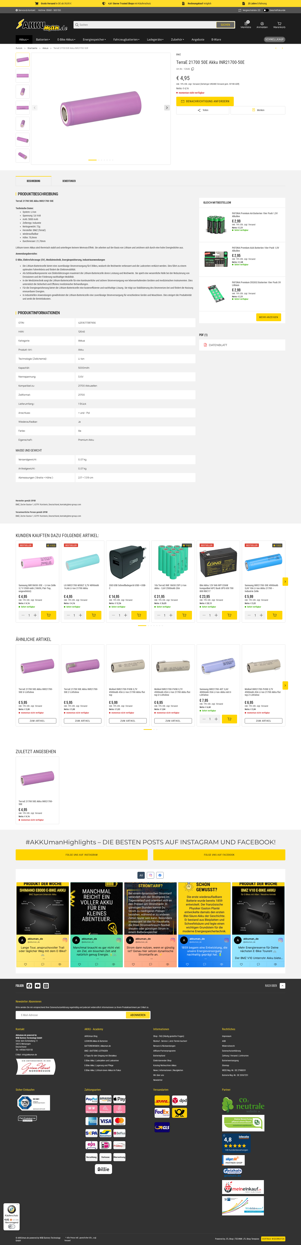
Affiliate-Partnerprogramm (164, 1051)
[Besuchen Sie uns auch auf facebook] (29, 986)
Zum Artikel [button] (37, 720)
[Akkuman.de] (42, 24)
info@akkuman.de (29, 1054)
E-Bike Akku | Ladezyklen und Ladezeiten (101, 1060)
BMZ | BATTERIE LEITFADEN (96, 1051)
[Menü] (18, 1205)
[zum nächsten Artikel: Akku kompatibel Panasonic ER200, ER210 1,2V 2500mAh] (282, 48)
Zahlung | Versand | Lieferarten (235, 1055)
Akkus (45, 48)
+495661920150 (26, 1050)
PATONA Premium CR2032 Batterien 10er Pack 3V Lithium (256, 284)
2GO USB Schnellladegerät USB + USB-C (127, 587)
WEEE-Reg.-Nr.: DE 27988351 (234, 1070)
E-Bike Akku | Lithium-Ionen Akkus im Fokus (102, 1070)
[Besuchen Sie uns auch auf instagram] (46, 986)
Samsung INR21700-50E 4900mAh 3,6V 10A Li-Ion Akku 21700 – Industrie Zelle (261, 588)
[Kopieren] (193, 69)
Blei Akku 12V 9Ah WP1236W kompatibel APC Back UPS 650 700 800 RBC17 (216, 588)
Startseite (32, 48)
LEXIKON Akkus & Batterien (96, 1041)
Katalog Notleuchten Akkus (164, 1065)
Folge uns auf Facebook (219, 854)
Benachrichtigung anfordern (207, 101)
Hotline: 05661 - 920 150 (49, 10)
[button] (37, 562)
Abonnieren (137, 1015)
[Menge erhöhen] (35, 615)
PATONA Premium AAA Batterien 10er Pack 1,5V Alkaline (255, 249)
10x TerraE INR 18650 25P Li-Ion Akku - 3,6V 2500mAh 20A (170, 587)
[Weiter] (167, 107)
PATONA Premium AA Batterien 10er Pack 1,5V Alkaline (255, 215)
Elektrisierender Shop (162, 1060)
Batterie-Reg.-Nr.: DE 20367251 (235, 1075)
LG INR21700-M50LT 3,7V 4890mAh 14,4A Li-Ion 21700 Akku (81, 587)
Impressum (226, 1036)
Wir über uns (158, 1075)
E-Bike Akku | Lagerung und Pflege (98, 1065)
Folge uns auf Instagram (82, 854)
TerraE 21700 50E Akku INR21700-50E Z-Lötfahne (81, 690)
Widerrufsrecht (228, 1046)
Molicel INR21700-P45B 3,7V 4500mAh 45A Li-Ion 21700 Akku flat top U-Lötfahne (172, 692)
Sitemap (225, 1065)
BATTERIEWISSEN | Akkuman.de (97, 1046)
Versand (196, 84)
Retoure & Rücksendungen (164, 1046)
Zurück (19, 48)
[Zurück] (34, 107)
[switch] (11, 1226)
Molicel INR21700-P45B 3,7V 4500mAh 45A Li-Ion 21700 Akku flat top (127, 692)
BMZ (178, 54)
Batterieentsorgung (230, 1060)
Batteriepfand (159, 1055)
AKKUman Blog (90, 1036)
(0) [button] (251, 10)
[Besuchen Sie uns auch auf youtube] (37, 986)
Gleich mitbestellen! (217, 202)
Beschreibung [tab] (33, 181)
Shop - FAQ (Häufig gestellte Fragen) (168, 1036)
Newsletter (158, 1080)
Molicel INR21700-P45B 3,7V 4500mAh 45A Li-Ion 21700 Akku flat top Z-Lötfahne (263, 692)
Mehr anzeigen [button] (268, 317)
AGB (224, 1041)
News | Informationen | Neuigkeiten (168, 1070)
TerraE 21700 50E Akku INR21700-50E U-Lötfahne (36, 690)
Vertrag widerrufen (273, 1239)
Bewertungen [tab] (69, 181)
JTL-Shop (230, 1239)
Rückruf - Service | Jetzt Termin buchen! (170, 1041)
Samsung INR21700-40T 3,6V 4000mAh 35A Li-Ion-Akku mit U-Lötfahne (216, 692)
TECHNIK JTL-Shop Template (247, 1239)
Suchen (225, 24)
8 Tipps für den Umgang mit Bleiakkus (100, 1055)
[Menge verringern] (23, 615)
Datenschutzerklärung (59, 1007)
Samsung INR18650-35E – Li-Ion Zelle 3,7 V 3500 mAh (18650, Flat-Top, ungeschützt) (37, 588)
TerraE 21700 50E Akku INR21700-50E (70, 48)
